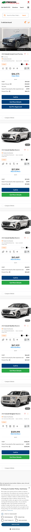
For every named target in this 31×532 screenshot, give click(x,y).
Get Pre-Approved (15, 107)
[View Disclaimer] (17, 68)
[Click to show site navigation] (28, 7)
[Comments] (25, 68)
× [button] (29, 488)
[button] (5, 7)
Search (24, 15)
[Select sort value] (28, 22)
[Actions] (27, 54)
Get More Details (15, 102)
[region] (15, 87)
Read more (10, 510)
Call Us (15, 97)
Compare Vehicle (9, 117)
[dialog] (15, 509)
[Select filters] (25, 22)
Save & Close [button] (15, 524)
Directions (15, 7)
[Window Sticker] (28, 68)
